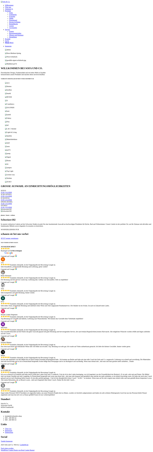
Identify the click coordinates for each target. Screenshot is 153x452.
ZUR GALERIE (6, 192)
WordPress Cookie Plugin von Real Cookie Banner (18, 450)
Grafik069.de (24, 445)
